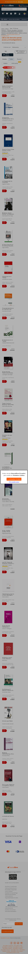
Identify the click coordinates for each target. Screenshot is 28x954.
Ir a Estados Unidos (14, 479)
